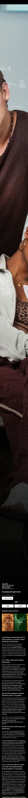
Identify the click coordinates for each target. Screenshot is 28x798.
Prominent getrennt (19, 790)
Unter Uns (6, 743)
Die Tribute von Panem (13, 756)
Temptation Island (10, 787)
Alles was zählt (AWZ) (20, 742)
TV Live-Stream (17, 645)
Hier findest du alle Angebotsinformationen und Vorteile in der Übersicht (12, 722)
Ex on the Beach (6, 789)
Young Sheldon (20, 732)
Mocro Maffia (10, 732)
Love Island (18, 792)
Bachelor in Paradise (7, 792)
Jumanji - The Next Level (12, 758)
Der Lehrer (16, 731)
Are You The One (20, 787)
